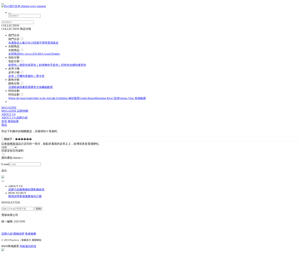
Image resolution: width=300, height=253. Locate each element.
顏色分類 (14, 83)
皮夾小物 (14, 72)
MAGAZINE (8, 107)
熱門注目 (14, 39)
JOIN (38, 208)
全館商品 (14, 50)
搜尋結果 (13, 121)
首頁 (4, 121)
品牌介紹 (21, 117)
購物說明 (18, 233)
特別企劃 (14, 94)
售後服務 (30, 233)
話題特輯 (22, 110)
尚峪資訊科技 (28, 246)
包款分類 (14, 61)
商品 (4, 124)
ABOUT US (8, 114)
